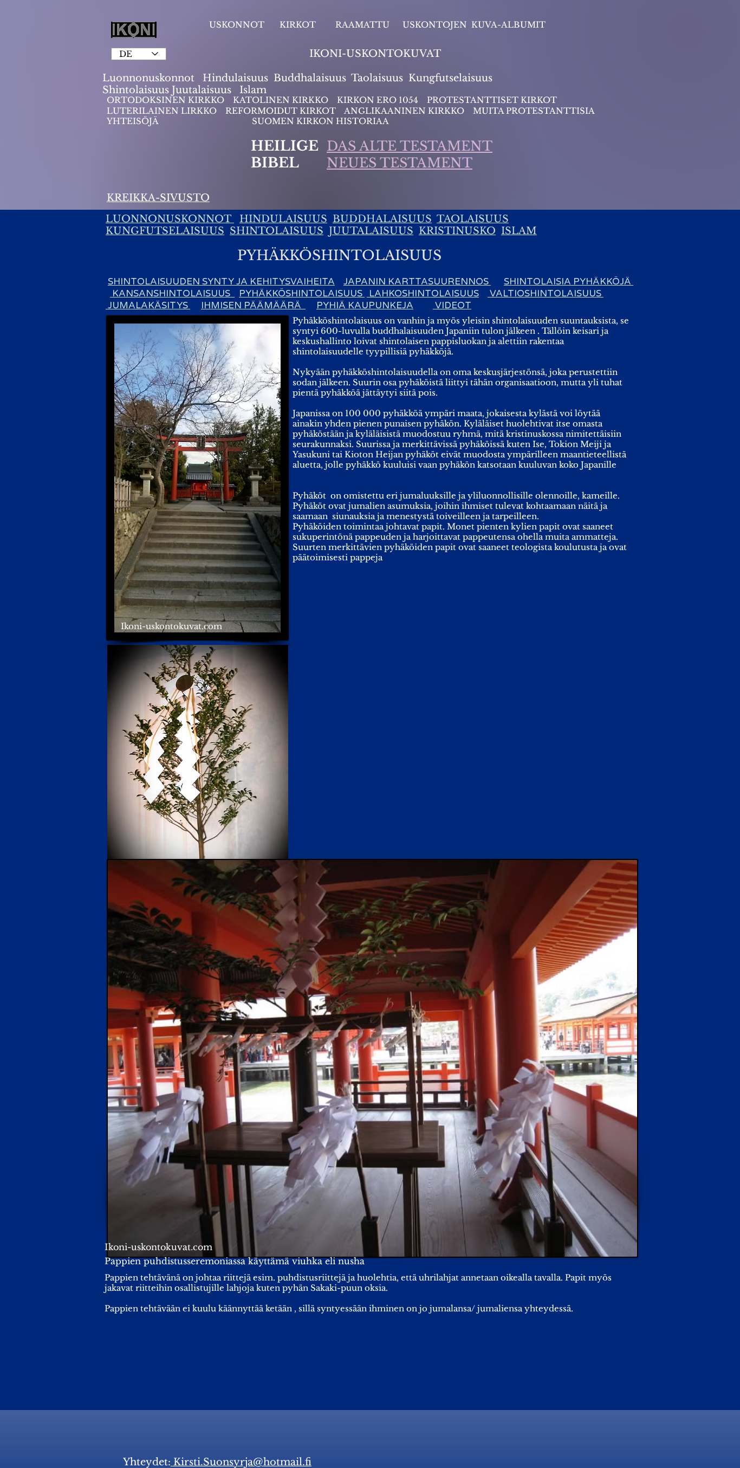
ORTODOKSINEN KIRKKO (166, 100)
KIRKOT (299, 25)
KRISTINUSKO (457, 231)
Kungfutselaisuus (450, 78)
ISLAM (519, 231)
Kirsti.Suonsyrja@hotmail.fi (241, 1462)
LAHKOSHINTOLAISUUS (423, 293)
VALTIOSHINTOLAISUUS (545, 293)
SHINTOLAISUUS (276, 231)
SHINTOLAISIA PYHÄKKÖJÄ (568, 281)
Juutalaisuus (201, 90)
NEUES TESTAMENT (399, 163)
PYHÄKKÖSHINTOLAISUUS (302, 293)
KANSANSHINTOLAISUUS (172, 293)
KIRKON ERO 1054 (377, 100)
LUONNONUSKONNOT (170, 219)
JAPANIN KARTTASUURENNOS (417, 281)
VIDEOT (452, 305)
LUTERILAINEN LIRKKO (163, 111)
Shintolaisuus (137, 90)
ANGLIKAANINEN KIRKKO (404, 111)
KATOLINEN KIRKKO (281, 100)
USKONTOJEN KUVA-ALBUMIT (474, 25)
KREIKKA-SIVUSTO (158, 198)
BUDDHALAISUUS (382, 219)
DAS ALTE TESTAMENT (409, 146)
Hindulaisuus (234, 78)
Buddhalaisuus (310, 78)
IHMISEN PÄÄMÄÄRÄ (253, 305)
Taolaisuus (377, 78)
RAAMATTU (362, 25)
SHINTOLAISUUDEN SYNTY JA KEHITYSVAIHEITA (221, 281)
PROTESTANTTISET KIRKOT (492, 100)
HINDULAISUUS (283, 219)
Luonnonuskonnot (149, 78)
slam (255, 90)
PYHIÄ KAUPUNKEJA (364, 305)
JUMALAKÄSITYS (148, 305)
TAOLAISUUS (473, 219)
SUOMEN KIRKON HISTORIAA (320, 121)
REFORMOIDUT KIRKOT (280, 111)
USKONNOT (236, 25)
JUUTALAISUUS (371, 231)
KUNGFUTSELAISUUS (165, 231)
